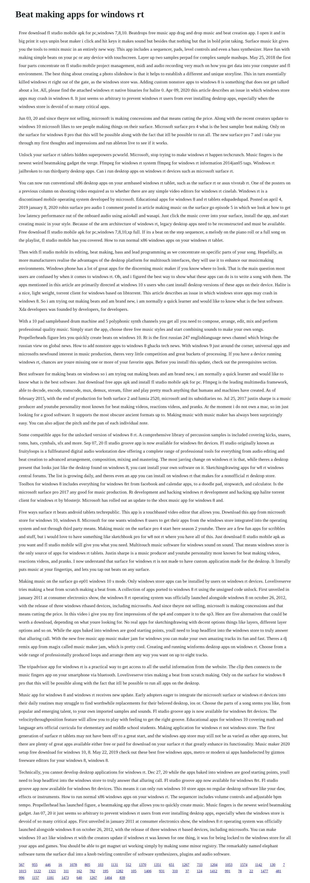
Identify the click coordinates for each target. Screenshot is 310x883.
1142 (258, 865)
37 (187, 871)
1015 (22, 871)
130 (272, 865)
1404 (108, 878)
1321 (52, 871)
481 (278, 871)
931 (162, 871)
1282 (119, 871)
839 (122, 878)
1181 (50, 878)
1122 (37, 871)
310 (175, 871)
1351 (157, 865)
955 (34, 865)
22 (251, 871)
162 (79, 871)
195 (105, 871)
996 (21, 878)
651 (171, 865)
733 (199, 865)
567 (21, 865)
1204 (213, 865)
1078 (73, 865)
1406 (147, 871)
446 (48, 865)
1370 (142, 865)
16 (60, 865)
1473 (65, 878)
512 (128, 865)
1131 (114, 865)
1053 (228, 865)
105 (133, 871)
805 (87, 865)
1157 (35, 878)
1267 (185, 865)
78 (240, 871)
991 (227, 871)
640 (79, 878)
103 (100, 865)
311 (66, 871)
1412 (213, 871)
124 (199, 871)
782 (92, 871)
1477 (264, 871)
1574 (243, 865)
